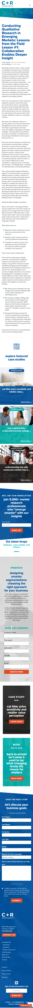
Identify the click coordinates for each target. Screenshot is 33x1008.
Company (6, 832)
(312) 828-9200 (7, 931)
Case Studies (6, 952)
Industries (6, 947)
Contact (4, 960)
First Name (6, 817)
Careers (4, 967)
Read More (16, 778)
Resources (5, 955)
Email (4, 846)
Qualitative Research (18, 62)
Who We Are (6, 957)
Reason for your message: (12, 854)
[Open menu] (29, 5)
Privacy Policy (6, 970)
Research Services (9, 950)
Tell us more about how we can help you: (16, 863)
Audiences (6, 945)
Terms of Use (6, 974)
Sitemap (4, 977)
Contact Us (9, 935)
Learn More (16, 721)
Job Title (6, 839)
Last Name (6, 824)
